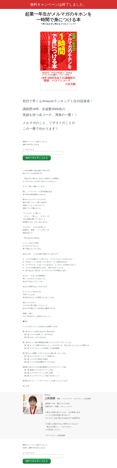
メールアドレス (28, 149)
